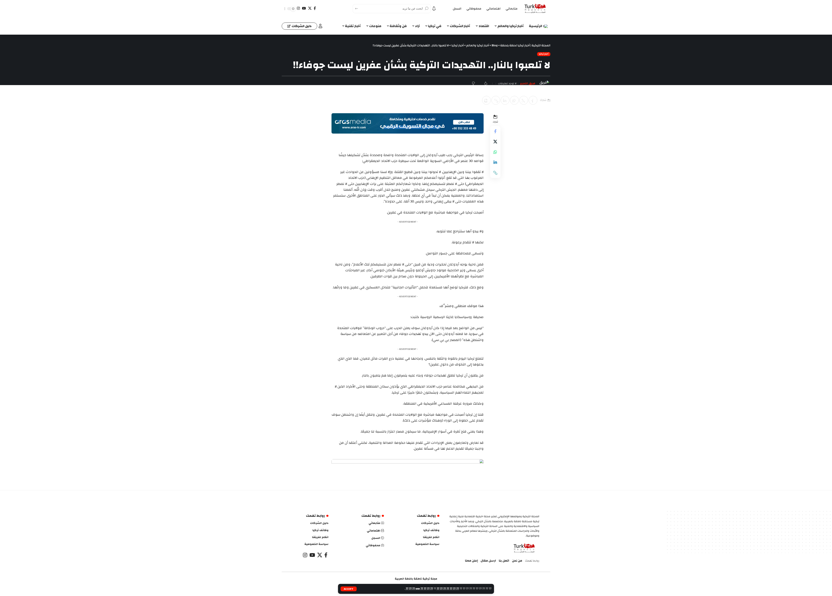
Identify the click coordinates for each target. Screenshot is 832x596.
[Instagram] (298, 8)
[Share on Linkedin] (505, 100)
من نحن (517, 561)
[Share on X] (523, 100)
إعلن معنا (471, 561)
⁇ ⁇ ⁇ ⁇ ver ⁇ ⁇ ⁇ (419, 588)
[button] (495, 100)
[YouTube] (304, 8)
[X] (310, 8)
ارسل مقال (488, 561)
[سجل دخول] (320, 26)
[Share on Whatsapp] (514, 100)
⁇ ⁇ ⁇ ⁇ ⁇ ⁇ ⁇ (447, 588)
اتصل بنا (504, 561)
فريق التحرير (527, 83)
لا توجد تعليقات (507, 83)
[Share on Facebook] (533, 100)
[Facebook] (315, 8)
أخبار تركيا (544, 54)
